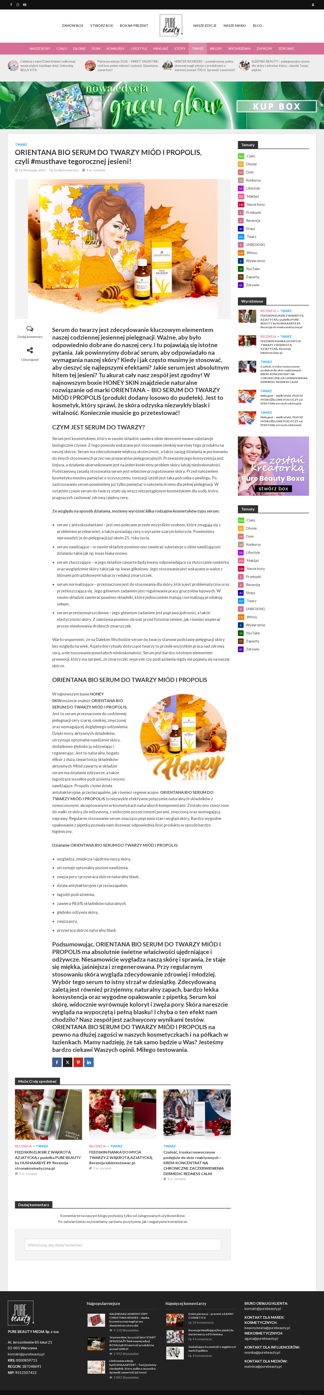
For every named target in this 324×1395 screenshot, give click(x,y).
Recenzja (23, 1146)
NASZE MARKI (235, 25)
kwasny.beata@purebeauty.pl (267, 1328)
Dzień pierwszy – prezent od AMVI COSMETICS (210, 1315)
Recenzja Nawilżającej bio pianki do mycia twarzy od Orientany (211, 1332)
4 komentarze (202, 1339)
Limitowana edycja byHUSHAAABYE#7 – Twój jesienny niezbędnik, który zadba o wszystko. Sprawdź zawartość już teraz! (132, 1366)
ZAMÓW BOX (72, 25)
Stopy (179, 48)
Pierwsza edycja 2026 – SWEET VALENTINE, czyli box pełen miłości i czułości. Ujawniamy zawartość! (128, 65)
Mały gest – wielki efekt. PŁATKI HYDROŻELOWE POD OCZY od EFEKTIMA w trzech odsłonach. (281, 399)
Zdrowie (286, 48)
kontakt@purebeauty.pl (263, 1308)
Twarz (198, 48)
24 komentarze (203, 1322)
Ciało (61, 48)
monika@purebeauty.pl (262, 1352)
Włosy (216, 48)
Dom (96, 48)
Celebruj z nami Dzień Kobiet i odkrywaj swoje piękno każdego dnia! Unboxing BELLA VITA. (47, 65)
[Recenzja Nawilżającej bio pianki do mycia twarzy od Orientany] (175, 1336)
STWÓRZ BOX (101, 25)
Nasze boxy (40, 48)
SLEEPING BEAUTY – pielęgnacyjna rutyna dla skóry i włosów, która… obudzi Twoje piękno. (281, 65)
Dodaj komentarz (66, 170)
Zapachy (264, 48)
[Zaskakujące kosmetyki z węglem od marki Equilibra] (175, 1352)
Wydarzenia (239, 48)
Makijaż (160, 48)
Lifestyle (139, 48)
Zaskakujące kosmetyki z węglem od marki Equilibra (212, 1348)
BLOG (257, 25)
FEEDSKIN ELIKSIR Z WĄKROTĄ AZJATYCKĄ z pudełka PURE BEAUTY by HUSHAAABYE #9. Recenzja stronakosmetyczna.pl (48, 1160)
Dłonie (79, 48)
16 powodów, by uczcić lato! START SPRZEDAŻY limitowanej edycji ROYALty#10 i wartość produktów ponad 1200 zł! (132, 1343)
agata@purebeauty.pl (261, 1338)
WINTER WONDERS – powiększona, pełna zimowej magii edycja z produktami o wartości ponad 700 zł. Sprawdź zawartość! (205, 65)
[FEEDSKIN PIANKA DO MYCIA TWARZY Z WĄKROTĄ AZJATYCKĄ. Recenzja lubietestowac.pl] (122, 1114)
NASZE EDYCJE (205, 25)
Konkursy (115, 48)
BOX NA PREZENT (134, 25)
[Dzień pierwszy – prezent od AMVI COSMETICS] (175, 1320)
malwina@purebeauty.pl (263, 1366)
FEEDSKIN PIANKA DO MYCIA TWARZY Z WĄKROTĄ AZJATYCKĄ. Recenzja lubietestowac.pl (121, 1157)
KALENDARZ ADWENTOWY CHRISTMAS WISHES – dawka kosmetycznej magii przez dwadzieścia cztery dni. (129, 1319)
